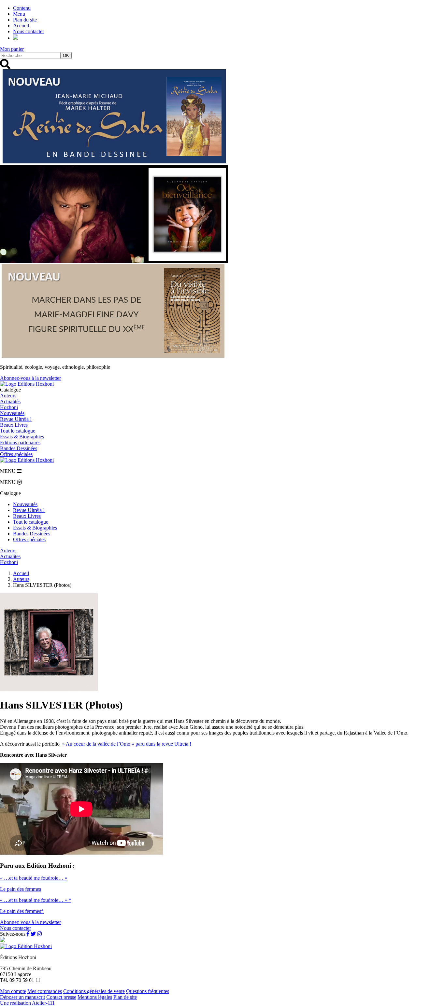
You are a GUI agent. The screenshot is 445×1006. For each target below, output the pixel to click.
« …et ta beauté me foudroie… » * (35, 900)
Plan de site (125, 997)
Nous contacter (28, 31)
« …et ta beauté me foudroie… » (33, 878)
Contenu (22, 8)
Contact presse (61, 997)
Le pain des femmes (20, 889)
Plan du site (25, 19)
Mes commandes (44, 991)
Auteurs (8, 395)
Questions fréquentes (147, 991)
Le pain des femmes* (22, 911)
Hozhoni (9, 407)
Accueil (21, 25)
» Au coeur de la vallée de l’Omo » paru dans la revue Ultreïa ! (125, 744)
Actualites (10, 556)
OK (66, 55)
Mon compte (13, 991)
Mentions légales (95, 997)
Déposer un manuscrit (22, 997)
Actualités (10, 401)
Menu (19, 14)
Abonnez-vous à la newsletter (30, 378)
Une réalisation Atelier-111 (27, 1003)
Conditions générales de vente (94, 991)
